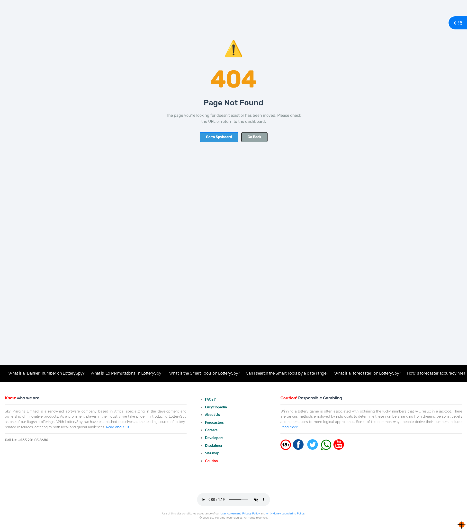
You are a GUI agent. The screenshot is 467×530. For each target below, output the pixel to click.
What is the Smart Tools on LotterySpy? (192, 373)
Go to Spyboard (219, 137)
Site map (212, 453)
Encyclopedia (216, 407)
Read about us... (118, 427)
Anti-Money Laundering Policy (285, 513)
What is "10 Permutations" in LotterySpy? (115, 373)
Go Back (254, 137)
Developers (214, 438)
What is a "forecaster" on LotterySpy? (356, 373)
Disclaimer (213, 445)
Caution (211, 461)
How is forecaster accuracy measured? (430, 373)
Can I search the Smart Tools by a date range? (275, 373)
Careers (211, 430)
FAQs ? (210, 399)
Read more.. (289, 427)
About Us (212, 415)
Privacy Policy (251, 513)
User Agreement (230, 513)
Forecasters (214, 422)
